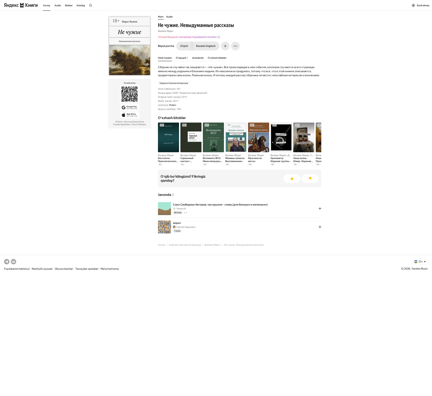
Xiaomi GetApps (138, 124)
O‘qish (184, 46)
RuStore (119, 122)
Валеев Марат (165, 31)
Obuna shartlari (64, 268)
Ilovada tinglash (205, 46)
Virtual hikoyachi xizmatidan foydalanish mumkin (187, 37)
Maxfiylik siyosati (42, 268)
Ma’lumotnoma (110, 268)
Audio (58, 5)
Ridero (172, 105)
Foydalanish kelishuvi (17, 268)
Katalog (81, 5)
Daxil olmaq (423, 5)
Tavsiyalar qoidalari (87, 268)
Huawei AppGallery (121, 124)
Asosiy (46, 5)
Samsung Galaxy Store (134, 122)
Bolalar (69, 5)
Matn (161, 16)
